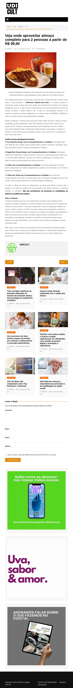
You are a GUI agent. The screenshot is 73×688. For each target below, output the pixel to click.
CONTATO (62, 682)
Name (7, 429)
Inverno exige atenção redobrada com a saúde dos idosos (52, 293)
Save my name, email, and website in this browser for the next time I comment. (31, 455)
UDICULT (10, 49)
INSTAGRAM (42, 685)
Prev (10, 262)
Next (62, 262)
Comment (8, 410)
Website (7, 446)
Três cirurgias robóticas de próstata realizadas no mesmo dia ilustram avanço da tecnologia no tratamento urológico (20, 295)
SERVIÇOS (41, 49)
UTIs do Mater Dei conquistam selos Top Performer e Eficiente (17, 383)
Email (7, 437)
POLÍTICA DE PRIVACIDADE (47, 682)
